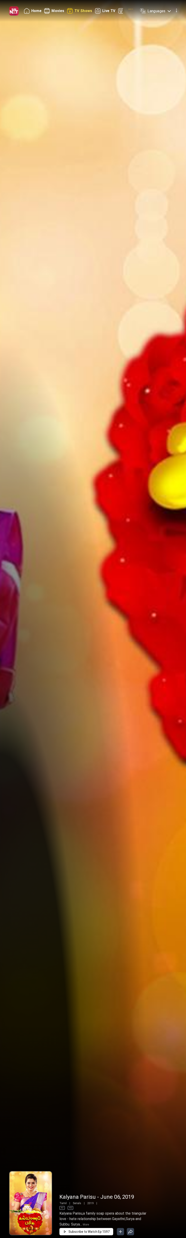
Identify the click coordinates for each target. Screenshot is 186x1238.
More (86, 1224)
